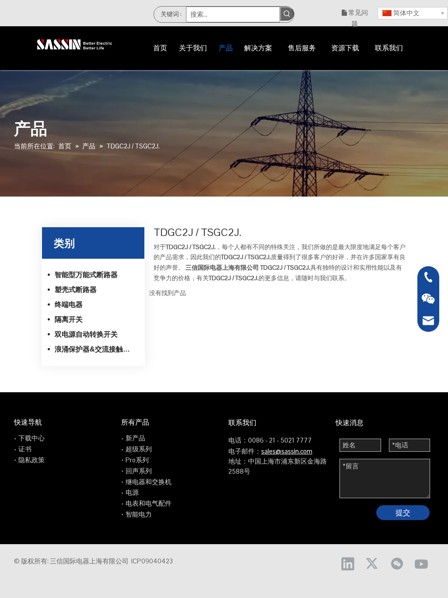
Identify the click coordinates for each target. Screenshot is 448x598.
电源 (132, 492)
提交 (403, 512)
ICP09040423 (152, 561)
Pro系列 (137, 460)
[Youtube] (421, 563)
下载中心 (31, 438)
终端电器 (69, 304)
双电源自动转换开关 (86, 334)
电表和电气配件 (149, 503)
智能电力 (139, 514)
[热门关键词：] (287, 14)
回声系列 (139, 471)
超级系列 (139, 449)
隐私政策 (31, 460)
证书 (25, 449)
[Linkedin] (347, 563)
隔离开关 (69, 319)
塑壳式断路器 (76, 289)
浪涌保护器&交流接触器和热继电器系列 (97, 349)
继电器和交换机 (149, 482)
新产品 (135, 438)
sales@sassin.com (286, 451)
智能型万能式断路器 (86, 274)
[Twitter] (372, 563)
